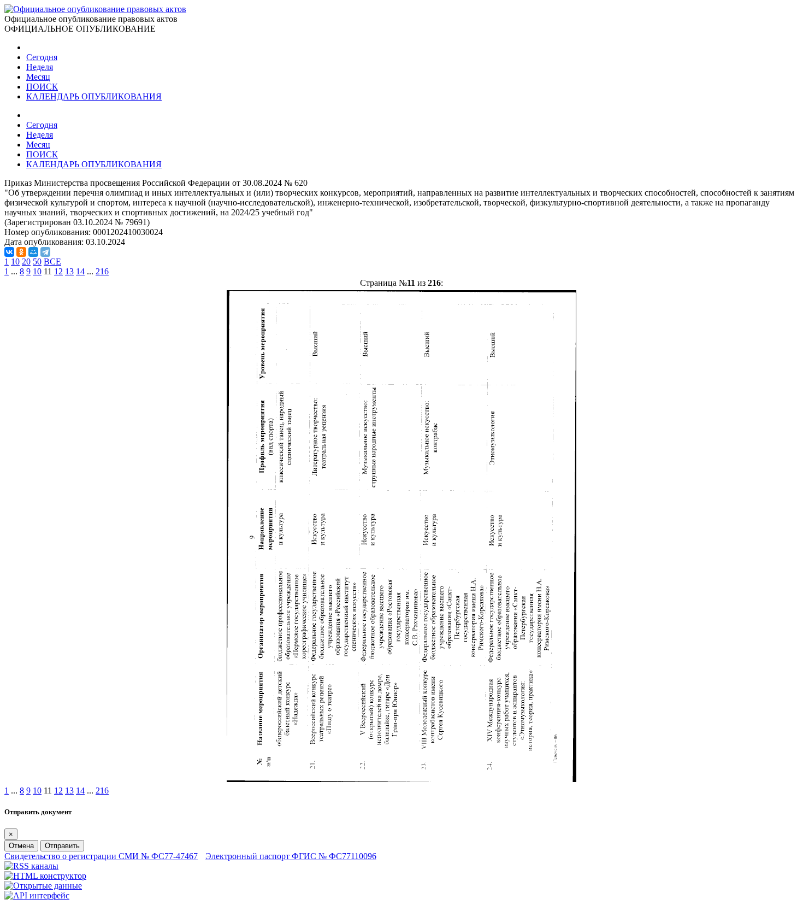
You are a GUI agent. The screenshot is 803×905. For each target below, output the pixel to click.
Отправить (62, 846)
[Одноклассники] (21, 252)
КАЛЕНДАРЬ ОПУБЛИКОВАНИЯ (94, 96)
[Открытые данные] (43, 885)
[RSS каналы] (31, 866)
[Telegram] (45, 252)
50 (37, 261)
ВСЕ (52, 261)
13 (69, 271)
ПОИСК (42, 86)
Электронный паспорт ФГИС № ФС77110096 (290, 856)
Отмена (21, 846)
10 (15, 261)
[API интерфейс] (36, 895)
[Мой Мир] (33, 252)
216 (102, 271)
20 (26, 261)
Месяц (38, 76)
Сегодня (41, 57)
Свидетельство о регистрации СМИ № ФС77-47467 (101, 856)
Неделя (39, 67)
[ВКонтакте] (9, 252)
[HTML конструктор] (45, 875)
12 (58, 271)
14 (80, 271)
